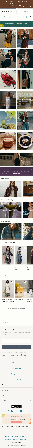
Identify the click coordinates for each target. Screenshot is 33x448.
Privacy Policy (19, 355)
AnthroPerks (18, 368)
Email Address (6, 338)
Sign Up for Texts (17, 374)
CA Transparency (24, 436)
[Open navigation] (30, 17)
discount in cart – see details (16, 7)
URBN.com (15, 439)
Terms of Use (15, 436)
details (23, 308)
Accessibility (8, 439)
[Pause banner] (31, 6)
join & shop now (16, 5)
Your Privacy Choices (16, 442)
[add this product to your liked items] (12, 248)
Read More (5, 322)
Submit (16, 346)
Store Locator (17, 363)
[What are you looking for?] (18, 17)
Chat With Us (18, 379)
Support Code (23, 439)
